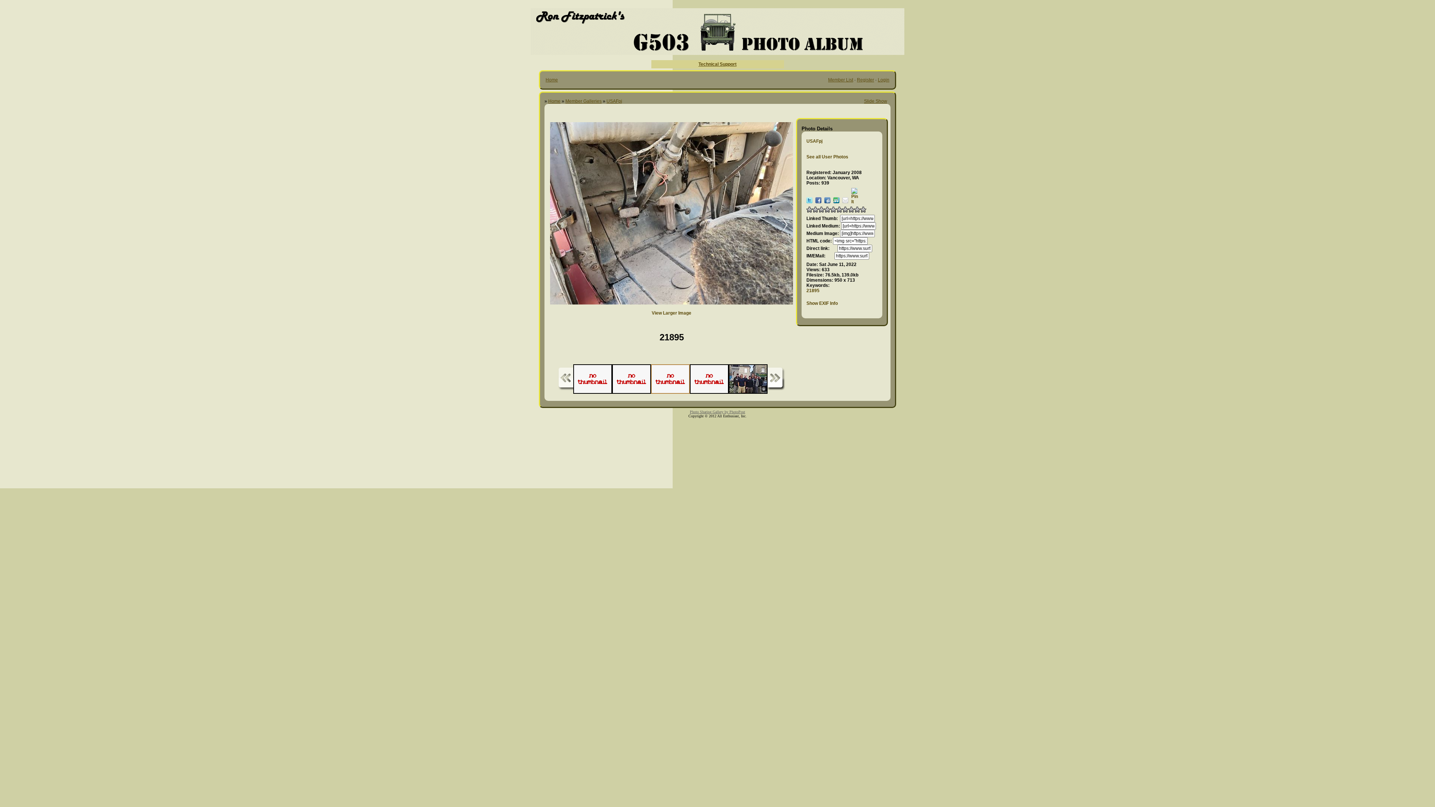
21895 (813, 290)
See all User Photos (827, 157)
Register (865, 80)
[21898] (554, 224)
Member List (840, 80)
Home (552, 80)
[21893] (780, 224)
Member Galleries (583, 101)
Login (883, 80)
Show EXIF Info (822, 303)
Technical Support (717, 64)
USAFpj (614, 101)
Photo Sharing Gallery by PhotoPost (717, 412)
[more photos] (565, 379)
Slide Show (875, 101)
